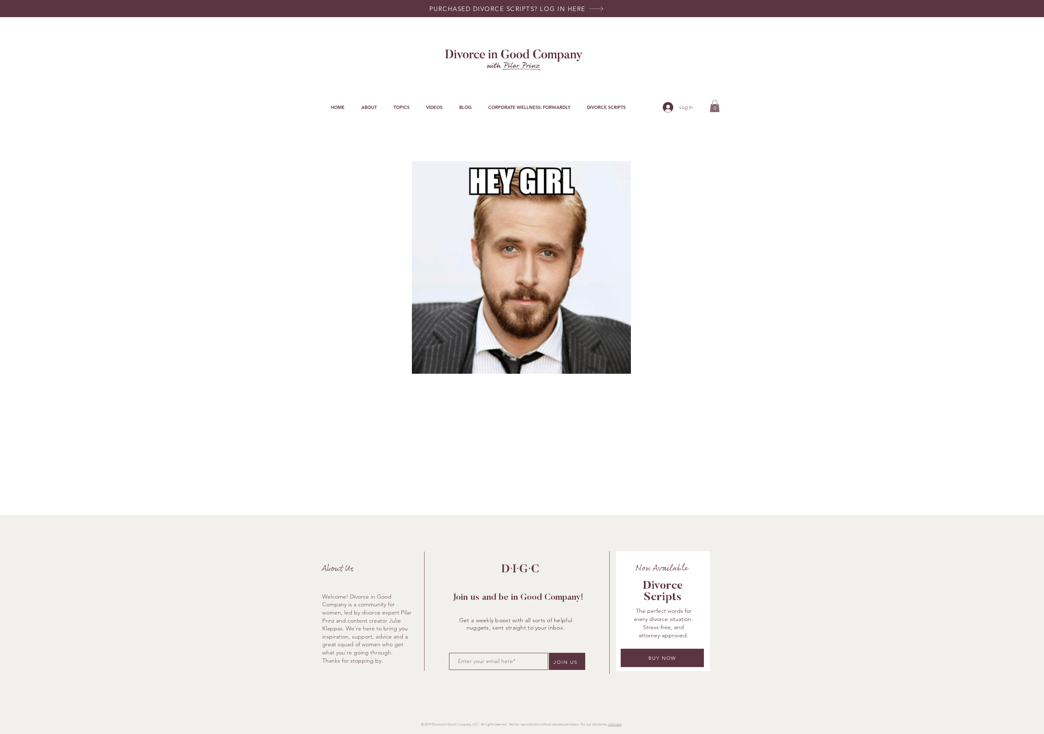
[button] (401, 107)
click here (615, 724)
